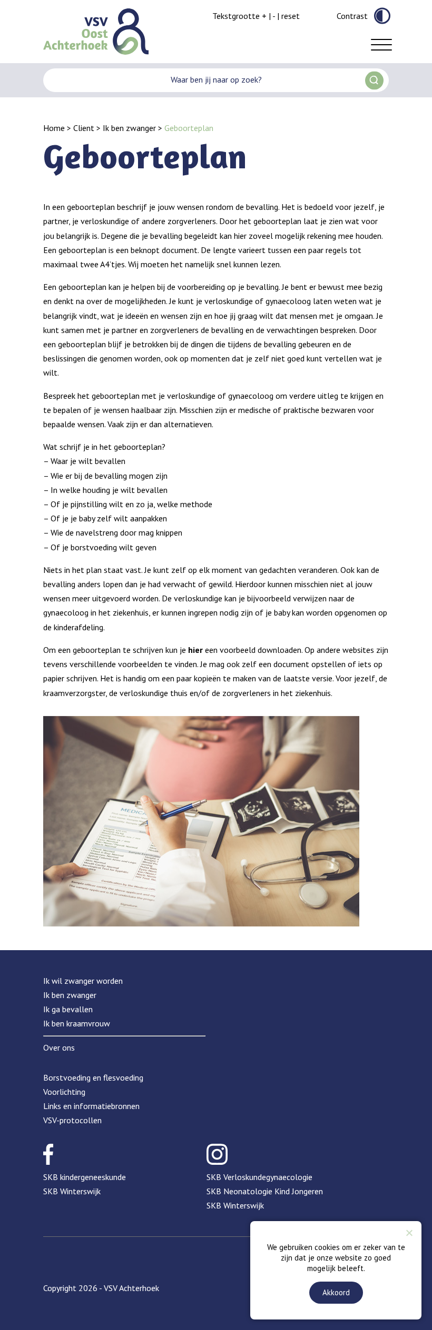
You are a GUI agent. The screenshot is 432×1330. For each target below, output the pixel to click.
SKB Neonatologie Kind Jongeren (265, 1191)
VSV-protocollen (72, 1120)
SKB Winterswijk (72, 1191)
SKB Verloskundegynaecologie (259, 1177)
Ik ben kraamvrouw (76, 1023)
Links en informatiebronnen (91, 1106)
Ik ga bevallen (68, 1009)
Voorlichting (64, 1091)
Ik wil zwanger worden (83, 980)
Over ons (59, 1047)
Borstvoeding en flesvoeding (93, 1077)
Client (83, 128)
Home (54, 128)
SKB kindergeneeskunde (84, 1177)
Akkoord (336, 1292)
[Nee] (409, 1232)
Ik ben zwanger (129, 128)
